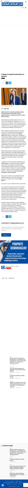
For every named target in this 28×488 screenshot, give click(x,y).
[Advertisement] (14, 41)
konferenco (21, 121)
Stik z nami (21, 482)
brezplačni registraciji (7, 183)
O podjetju (12, 481)
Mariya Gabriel (11, 278)
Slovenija (11, 381)
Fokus (3, 78)
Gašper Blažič (12, 372)
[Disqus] (14, 299)
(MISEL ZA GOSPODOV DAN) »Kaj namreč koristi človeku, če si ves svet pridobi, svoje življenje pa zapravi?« (18, 384)
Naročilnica (15, 484)
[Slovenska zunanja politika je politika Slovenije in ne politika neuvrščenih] (5, 474)
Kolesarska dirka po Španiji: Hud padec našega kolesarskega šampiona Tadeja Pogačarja (17, 467)
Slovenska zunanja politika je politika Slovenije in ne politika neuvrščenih (17, 474)
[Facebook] (21, 8)
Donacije (20, 484)
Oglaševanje (8, 484)
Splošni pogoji (18, 481)
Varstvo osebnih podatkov (9, 482)
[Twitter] (23, 8)
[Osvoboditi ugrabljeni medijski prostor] (5, 377)
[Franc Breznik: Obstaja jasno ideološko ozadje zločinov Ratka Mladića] (5, 369)
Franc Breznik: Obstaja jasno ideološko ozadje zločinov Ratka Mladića (17, 370)
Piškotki (16, 482)
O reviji (7, 481)
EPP (6, 278)
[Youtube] (25, 8)
